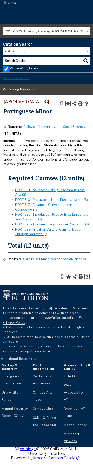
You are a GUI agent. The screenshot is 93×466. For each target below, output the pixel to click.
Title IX (70, 376)
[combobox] (46, 31)
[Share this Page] (74, 103)
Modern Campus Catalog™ (57, 458)
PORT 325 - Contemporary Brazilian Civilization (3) (52, 224)
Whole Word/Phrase (24, 68)
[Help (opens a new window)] (86, 103)
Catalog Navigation (21, 89)
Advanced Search (16, 78)
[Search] (86, 61)
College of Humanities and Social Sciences (54, 127)
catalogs (28, 449)
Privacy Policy (14, 322)
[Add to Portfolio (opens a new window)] (68, 103)
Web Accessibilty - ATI (75, 392)
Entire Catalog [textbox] (15, 51)
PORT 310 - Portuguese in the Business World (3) (51, 200)
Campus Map (43, 408)
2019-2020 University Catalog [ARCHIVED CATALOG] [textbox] (44, 31)
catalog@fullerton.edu (55, 318)
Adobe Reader (75, 425)
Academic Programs (71, 308)
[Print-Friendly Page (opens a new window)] (80, 103)
